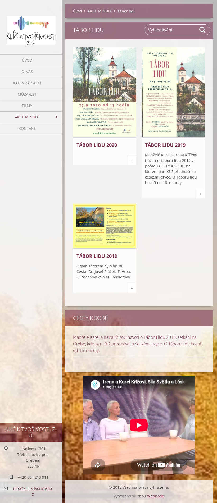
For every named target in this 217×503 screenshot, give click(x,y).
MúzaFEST (27, 94)
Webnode (155, 496)
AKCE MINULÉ (27, 117)
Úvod (27, 60)
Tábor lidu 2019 (165, 145)
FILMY (27, 105)
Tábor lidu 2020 (96, 145)
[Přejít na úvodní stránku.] (31, 24)
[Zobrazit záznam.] (104, 136)
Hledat (202, 30)
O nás (27, 71)
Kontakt (27, 128)
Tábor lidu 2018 (96, 256)
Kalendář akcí (27, 82)
